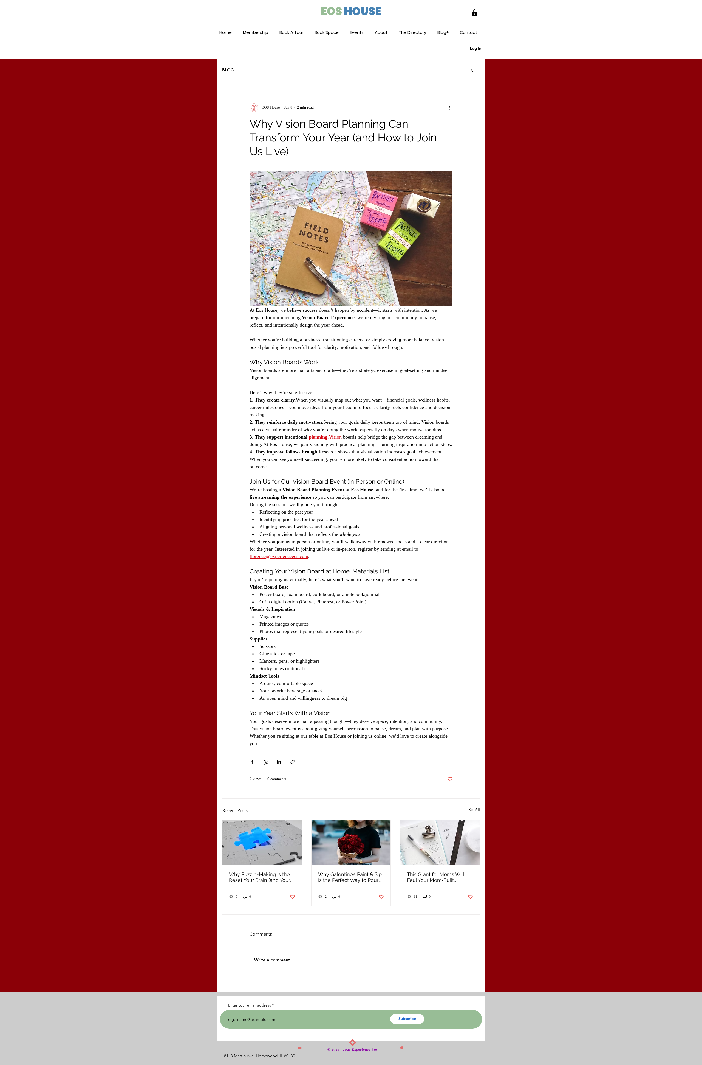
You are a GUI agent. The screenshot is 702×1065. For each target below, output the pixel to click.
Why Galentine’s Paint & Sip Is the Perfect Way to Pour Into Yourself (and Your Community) (350, 877)
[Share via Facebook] (252, 762)
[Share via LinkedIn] (279, 762)
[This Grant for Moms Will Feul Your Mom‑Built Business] (440, 842)
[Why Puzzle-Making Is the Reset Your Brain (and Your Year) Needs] (262, 842)
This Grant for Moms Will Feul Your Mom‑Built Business (435, 877)
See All (474, 810)
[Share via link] (292, 762)
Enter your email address (249, 1005)
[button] (474, 12)
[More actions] (449, 107)
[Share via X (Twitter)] (265, 762)
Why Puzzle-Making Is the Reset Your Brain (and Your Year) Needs (259, 877)
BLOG (228, 70)
